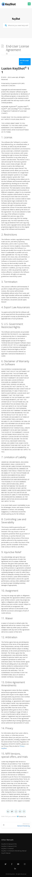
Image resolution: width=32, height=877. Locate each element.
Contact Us (22, 816)
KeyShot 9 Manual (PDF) (9, 846)
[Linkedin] (15, 869)
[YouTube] (18, 864)
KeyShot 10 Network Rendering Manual (13, 851)
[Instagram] (25, 864)
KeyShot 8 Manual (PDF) (9, 844)
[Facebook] (12, 864)
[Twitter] (5, 864)
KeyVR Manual (5, 853)
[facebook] (16, 811)
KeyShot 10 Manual (7, 848)
